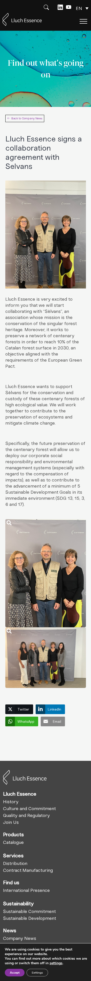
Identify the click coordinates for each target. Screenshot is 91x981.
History (10, 802)
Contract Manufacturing (28, 870)
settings (56, 963)
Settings (37, 973)
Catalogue (13, 842)
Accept (14, 973)
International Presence (26, 890)
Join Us (11, 822)
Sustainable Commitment (29, 911)
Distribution (15, 863)
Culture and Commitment (29, 808)
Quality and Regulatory (26, 815)
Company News (19, 938)
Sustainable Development (29, 918)
